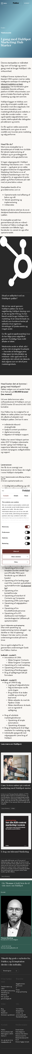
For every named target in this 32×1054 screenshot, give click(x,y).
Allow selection (16, 556)
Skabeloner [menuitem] (4, 1013)
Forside (3, 28)
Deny (16, 562)
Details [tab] (16, 495)
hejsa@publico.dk (6, 1042)
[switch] (27, 532)
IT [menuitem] (16, 988)
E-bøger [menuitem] (3, 1011)
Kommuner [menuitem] (19, 986)
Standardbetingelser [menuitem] (22, 1017)
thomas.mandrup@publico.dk (9, 948)
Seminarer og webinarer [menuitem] (8, 1015)
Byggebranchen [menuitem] (20, 984)
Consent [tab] (5, 495)
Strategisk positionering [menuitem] (8, 991)
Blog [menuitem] (2, 1009)
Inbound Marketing (5, 876)
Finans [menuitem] (18, 990)
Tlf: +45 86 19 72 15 (7, 1040)
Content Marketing (5, 808)
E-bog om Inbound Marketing (15, 851)
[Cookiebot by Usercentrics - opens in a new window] (22, 491)
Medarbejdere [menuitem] (20, 1011)
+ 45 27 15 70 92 (6, 946)
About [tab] (26, 495)
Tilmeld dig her (7, 971)
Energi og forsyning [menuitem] (21, 992)
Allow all (16, 551)
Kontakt (26, 3)
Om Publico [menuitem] (19, 1009)
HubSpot (13, 808)
